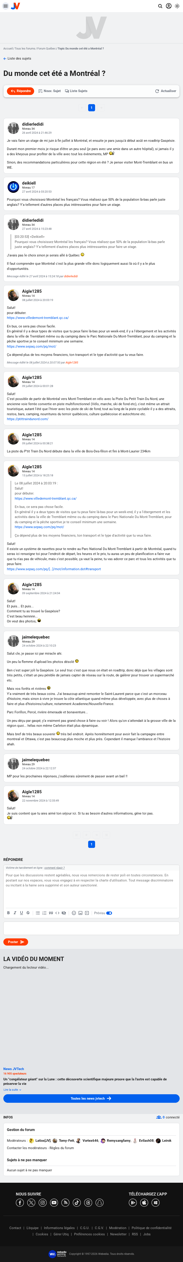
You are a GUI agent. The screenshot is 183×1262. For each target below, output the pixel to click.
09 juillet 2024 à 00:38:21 (37, 443)
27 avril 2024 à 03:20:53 (37, 191)
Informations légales (59, 1228)
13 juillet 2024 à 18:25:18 (37, 475)
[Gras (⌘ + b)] (8, 913)
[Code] (57, 913)
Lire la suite (11, 1089)
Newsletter (118, 1234)
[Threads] (88, 1202)
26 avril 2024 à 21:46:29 (37, 132)
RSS (135, 1234)
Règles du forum (62, 1148)
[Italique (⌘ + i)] (15, 913)
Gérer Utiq (61, 1234)
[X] (31, 1202)
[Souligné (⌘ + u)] (21, 913)
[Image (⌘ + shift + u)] (80, 913)
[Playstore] (133, 1202)
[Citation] (51, 913)
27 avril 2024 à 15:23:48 (37, 228)
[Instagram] (43, 1202)
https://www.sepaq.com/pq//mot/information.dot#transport (54, 569)
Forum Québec (46, 48)
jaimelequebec (36, 637)
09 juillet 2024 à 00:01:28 (37, 386)
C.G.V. (99, 1228)
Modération (117, 1228)
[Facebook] (20, 1202)
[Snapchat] (100, 1202)
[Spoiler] (64, 913)
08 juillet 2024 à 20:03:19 (37, 300)
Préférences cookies (89, 1234)
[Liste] (38, 913)
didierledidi (33, 124)
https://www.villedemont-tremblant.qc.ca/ (38, 318)
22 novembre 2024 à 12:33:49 (40, 800)
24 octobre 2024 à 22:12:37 (39, 768)
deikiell (29, 183)
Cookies (42, 1234)
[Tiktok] (77, 1202)
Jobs (147, 1234)
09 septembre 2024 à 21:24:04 (41, 593)
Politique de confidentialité (152, 1228)
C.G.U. (84, 1228)
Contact (15, 1228)
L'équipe (33, 1228)
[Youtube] (54, 1202)
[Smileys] (74, 913)
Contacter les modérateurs (27, 1148)
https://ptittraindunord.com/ (27, 419)
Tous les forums (25, 48)
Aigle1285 (32, 291)
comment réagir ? (54, 867)
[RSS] (65, 1202)
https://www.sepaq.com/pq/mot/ (31, 346)
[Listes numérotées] (44, 913)
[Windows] (156, 1202)
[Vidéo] (86, 913)
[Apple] (144, 1202)
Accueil (8, 48)
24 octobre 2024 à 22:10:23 (39, 645)
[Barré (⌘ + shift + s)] (28, 913)
